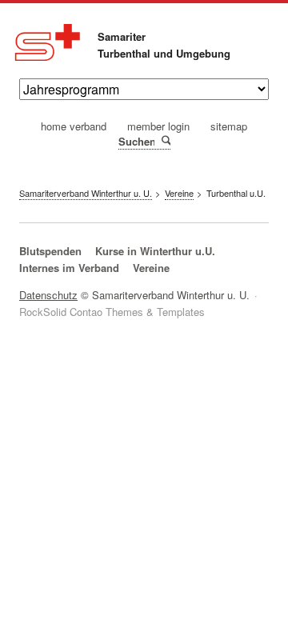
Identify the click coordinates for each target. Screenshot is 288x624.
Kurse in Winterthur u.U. (155, 250)
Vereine (151, 267)
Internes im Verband (69, 267)
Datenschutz (48, 294)
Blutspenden (50, 250)
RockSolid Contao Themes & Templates (112, 311)
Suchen (165, 141)
